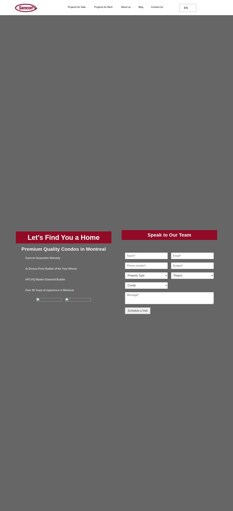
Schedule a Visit (138, 310)
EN (186, 7)
